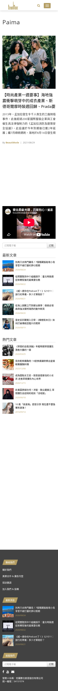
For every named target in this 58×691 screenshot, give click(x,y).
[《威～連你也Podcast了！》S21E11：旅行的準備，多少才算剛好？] (8, 294)
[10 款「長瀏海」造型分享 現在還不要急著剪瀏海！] (8, 407)
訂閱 (51, 245)
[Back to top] (48, 681)
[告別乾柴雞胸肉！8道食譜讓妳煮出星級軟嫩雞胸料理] (8, 364)
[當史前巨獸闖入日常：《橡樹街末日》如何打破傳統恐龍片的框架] (8, 323)
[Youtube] (8, 671)
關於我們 (6, 569)
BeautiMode (12, 142)
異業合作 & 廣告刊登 (12, 576)
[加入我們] (13, 671)
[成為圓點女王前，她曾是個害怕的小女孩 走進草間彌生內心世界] (8, 379)
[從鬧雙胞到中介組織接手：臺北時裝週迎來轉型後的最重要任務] (8, 280)
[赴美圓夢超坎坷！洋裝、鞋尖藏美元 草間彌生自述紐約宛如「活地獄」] (8, 393)
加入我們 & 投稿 (10, 589)
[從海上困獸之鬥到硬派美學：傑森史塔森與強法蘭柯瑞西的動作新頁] (8, 309)
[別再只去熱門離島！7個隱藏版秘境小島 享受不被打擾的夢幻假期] (8, 265)
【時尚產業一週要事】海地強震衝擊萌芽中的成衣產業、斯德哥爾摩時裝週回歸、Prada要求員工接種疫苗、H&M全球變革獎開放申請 (28, 106)
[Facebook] (4, 671)
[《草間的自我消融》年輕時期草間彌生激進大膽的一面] (8, 350)
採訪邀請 (6, 582)
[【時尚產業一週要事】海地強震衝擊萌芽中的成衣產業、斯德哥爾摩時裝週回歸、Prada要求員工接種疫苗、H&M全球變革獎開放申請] (29, 62)
